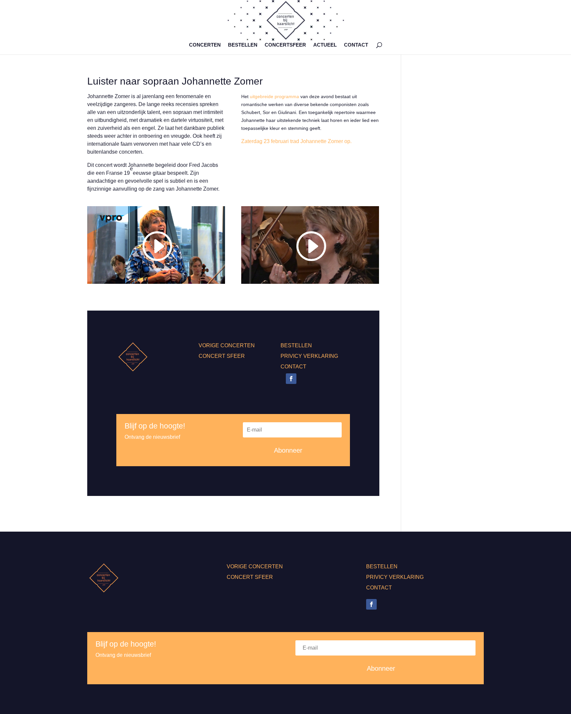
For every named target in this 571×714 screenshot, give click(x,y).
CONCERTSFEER (285, 45)
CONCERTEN (205, 45)
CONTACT (356, 45)
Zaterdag (251, 141)
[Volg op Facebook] (291, 378)
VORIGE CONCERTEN (227, 345)
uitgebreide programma (274, 96)
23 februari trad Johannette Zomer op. (307, 141)
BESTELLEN (242, 45)
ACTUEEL (325, 45)
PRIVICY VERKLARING (309, 356)
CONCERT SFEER (222, 356)
